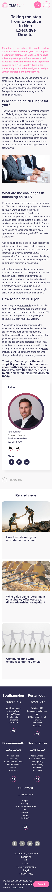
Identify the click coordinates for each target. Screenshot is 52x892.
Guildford (25, 788)
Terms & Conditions (26, 867)
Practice (26, 863)
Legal (26, 870)
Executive (26, 857)
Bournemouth (13, 743)
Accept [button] (41, 884)
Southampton (13, 695)
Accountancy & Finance (26, 853)
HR (26, 860)
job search (25, 305)
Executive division (37, 373)
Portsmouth (37, 695)
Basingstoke (37, 743)
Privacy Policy (26, 874)
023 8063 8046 (15, 442)
